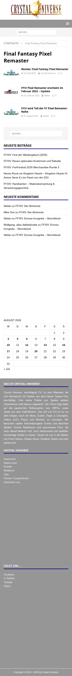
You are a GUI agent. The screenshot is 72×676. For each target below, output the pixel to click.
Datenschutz (10, 463)
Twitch (7, 586)
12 (26, 344)
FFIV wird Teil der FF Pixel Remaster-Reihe (44, 110)
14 (45, 344)
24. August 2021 (31, 116)
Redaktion (9, 470)
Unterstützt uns (12, 482)
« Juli (7, 368)
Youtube (8, 582)
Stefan (47, 95)
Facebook (9, 574)
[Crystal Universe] (36, 17)
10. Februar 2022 (31, 95)
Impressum (10, 459)
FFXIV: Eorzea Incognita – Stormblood (38, 218)
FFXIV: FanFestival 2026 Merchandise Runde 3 (31, 167)
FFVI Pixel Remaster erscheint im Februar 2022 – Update (42, 89)
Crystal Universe (48, 73)
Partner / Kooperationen (16, 478)
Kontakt (8, 466)
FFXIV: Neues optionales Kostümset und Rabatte (32, 160)
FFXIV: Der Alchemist (28, 205)
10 (8, 344)
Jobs (6, 474)
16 (63, 344)
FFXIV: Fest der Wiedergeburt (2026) (25, 154)
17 (8, 351)
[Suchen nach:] (36, 31)
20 (36, 351)
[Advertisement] (36, 278)
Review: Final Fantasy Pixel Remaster (44, 69)
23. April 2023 (30, 73)
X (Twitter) (9, 578)
